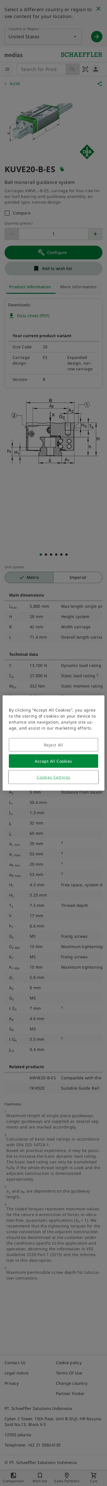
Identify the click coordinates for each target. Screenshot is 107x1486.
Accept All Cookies (53, 761)
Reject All (53, 745)
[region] (53, 743)
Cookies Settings (53, 777)
